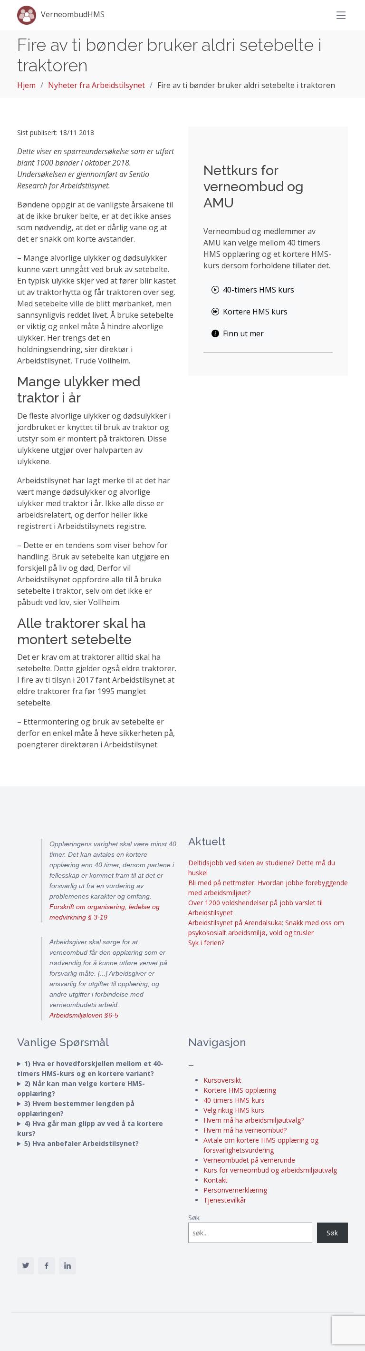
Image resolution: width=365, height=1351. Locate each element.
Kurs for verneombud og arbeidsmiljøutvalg (270, 1170)
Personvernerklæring (235, 1189)
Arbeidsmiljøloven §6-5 (83, 1015)
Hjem (26, 85)
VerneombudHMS (73, 14)
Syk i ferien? (206, 942)
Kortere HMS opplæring (239, 1090)
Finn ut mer (243, 333)
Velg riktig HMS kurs (233, 1110)
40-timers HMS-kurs (234, 1100)
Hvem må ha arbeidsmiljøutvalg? (253, 1120)
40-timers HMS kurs (258, 289)
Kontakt (215, 1180)
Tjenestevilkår (224, 1199)
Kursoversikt (222, 1080)
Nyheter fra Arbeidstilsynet (96, 85)
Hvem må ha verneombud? (245, 1130)
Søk (194, 1217)
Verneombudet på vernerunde (249, 1160)
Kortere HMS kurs (255, 311)
